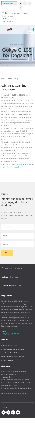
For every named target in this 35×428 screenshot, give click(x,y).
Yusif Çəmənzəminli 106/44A (18, 13)
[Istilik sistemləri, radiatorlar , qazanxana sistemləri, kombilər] (9, 29)
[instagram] (30, 3)
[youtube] (20, 8)
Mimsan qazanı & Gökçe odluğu (12, 356)
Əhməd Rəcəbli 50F (8, 16)
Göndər (7, 253)
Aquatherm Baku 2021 (9, 353)
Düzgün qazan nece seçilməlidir (12, 349)
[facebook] (25, 3)
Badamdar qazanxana (9, 345)
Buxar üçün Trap (7, 360)
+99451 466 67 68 (7, 22)
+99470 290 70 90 (15, 19)
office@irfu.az (13, 277)
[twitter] (20, 3)
